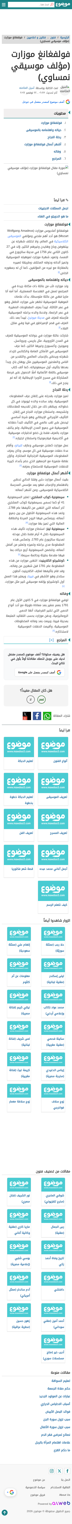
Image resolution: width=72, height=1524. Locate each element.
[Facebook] (67, 1471)
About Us (64, 1494)
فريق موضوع (37, 1494)
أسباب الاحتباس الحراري (55, 1404)
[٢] (14, 437)
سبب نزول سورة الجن (56, 1419)
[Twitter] (59, 1471)
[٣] (27, 523)
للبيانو (18, 445)
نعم (41, 699)
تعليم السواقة (61, 1381)
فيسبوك (37, 716)
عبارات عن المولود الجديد (54, 1396)
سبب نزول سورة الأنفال (55, 1427)
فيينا (31, 576)
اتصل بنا (65, 1479)
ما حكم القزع (62, 1450)
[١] (59, 272)
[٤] (19, 554)
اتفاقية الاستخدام (60, 1487)
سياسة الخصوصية (35, 1487)
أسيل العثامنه (26, 87)
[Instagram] (52, 1471)
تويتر (27, 716)
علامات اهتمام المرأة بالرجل (52, 1442)
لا (31, 699)
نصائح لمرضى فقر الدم (55, 1435)
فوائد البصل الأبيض (57, 1411)
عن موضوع (39, 1479)
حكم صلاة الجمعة (58, 1388)
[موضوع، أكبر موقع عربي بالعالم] (63, 5)
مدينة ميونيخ (36, 318)
